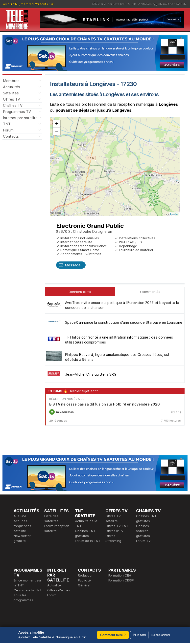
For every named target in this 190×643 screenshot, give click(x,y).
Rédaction (86, 575)
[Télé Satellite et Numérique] (17, 19)
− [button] (56, 131)
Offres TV (11, 99)
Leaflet (174, 214)
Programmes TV (17, 111)
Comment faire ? (113, 635)
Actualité (54, 585)
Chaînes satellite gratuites (143, 531)
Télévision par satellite (108, 4)
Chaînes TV (13, 105)
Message (73, 265)
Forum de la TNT (87, 541)
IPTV (136, 4)
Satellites (11, 93)
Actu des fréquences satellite (22, 526)
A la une (20, 516)
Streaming (148, 4)
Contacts (11, 136)
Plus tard (139, 635)
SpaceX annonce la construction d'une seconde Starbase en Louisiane (123, 322)
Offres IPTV (114, 531)
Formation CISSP (121, 580)
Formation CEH (119, 575)
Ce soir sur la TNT (28, 590)
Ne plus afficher (160, 634)
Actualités (11, 87)
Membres (11, 80)
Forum (8, 130)
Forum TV (143, 541)
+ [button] (56, 124)
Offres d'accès (58, 590)
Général (84, 585)
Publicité (84, 580)
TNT (129, 4)
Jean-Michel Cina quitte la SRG (91, 374)
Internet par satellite (172, 4)
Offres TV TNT (116, 526)
